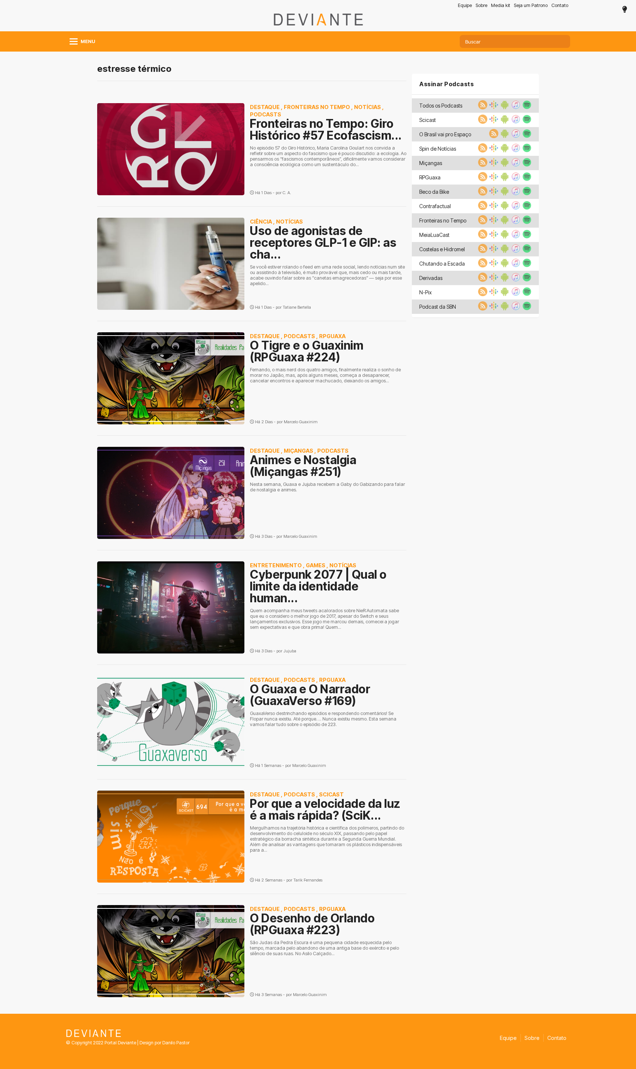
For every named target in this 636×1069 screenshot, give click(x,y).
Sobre (481, 5)
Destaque (265, 107)
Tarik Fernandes (307, 880)
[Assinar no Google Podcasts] (492, 107)
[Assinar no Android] (503, 107)
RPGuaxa (332, 336)
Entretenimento (276, 565)
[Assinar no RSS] (481, 107)
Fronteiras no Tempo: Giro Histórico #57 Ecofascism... (326, 129)
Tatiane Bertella (297, 307)
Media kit (500, 5)
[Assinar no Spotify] (525, 107)
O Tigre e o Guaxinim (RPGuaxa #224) (306, 351)
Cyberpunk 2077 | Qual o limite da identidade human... (318, 586)
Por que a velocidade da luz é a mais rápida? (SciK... (325, 809)
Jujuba (289, 650)
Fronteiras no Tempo (317, 107)
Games (315, 565)
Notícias (367, 107)
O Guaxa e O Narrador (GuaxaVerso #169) (310, 695)
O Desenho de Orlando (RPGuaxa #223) (312, 924)
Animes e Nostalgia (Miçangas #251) (303, 466)
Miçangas (298, 451)
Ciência (261, 221)
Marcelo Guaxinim (301, 421)
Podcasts (265, 114)
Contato (559, 5)
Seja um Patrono (531, 5)
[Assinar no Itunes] (514, 107)
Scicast (331, 794)
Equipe (465, 5)
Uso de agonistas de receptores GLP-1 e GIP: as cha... (323, 243)
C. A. (287, 192)
